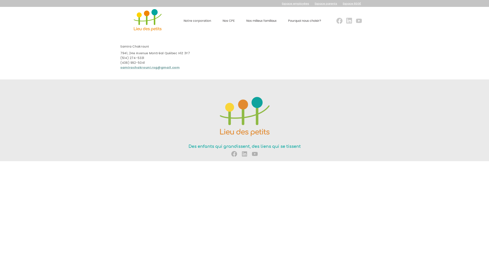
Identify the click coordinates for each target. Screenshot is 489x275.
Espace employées (295, 4)
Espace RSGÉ (352, 4)
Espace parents (326, 4)
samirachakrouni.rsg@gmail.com (150, 67)
